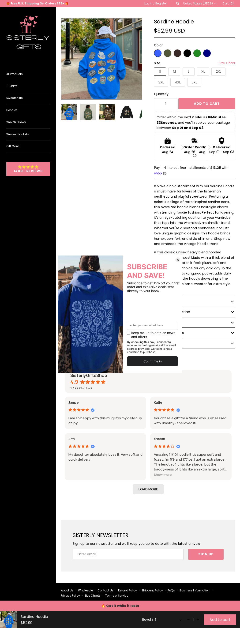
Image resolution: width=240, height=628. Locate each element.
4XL (178, 82)
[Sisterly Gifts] (28, 35)
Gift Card (12, 146)
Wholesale (85, 590)
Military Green (167, 53)
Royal (157, 53)
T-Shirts (11, 86)
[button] (132, 59)
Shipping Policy (152, 590)
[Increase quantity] (197, 619)
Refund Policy (127, 590)
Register (161, 3)
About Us (67, 590)
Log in (148, 3)
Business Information (195, 590)
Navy (207, 53)
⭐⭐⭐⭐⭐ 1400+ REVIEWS (28, 169)
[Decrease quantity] (188, 619)
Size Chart (227, 63)
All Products (14, 74)
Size (157, 63)
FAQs (171, 590)
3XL (161, 82)
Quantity (161, 94)
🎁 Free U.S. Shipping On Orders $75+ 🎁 (37, 3)
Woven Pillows (16, 122)
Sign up (206, 554)
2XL (218, 71)
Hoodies (12, 110)
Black (187, 53)
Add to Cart (207, 103)
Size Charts (93, 596)
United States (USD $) (198, 3)
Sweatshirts (14, 98)
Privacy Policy (70, 596)
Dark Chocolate (177, 53)
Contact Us (105, 590)
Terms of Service (116, 596)
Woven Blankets (17, 134)
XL (203, 71)
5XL (194, 82)
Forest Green (197, 53)
